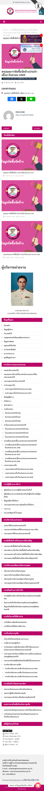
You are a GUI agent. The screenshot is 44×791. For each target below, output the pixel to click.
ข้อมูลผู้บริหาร (8, 329)
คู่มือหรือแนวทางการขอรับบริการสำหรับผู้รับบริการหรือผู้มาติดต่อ (22, 495)
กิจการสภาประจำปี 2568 (13, 421)
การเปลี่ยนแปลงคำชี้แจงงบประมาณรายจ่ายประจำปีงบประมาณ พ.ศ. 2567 (21, 453)
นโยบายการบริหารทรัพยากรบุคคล (14, 571)
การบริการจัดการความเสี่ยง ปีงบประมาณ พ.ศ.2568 (21, 676)
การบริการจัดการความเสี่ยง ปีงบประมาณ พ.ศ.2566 (21, 668)
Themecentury (22, 789)
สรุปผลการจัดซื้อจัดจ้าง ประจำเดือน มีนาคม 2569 (18, 173)
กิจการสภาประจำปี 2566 (13, 413)
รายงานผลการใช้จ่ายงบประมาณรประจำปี (17, 533)
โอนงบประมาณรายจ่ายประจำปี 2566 (17, 429)
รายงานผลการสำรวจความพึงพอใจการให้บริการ (19, 505)
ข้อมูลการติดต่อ (9, 341)
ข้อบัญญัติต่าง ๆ (9, 397)
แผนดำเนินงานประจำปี (11, 370)
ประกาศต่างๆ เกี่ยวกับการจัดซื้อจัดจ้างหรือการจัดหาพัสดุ (22, 550)
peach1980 (20, 82)
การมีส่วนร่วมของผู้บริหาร (12, 643)
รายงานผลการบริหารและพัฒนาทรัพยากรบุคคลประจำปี (21, 583)
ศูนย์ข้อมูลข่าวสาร (9, 357)
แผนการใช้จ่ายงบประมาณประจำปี (15, 525)
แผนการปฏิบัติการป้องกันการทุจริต (15, 693)
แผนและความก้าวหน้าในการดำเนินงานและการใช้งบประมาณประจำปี (20, 375)
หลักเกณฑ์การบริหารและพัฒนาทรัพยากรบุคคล (19, 579)
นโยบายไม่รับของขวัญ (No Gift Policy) (16, 639)
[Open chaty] (38, 785)
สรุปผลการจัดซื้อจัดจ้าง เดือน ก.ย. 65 (17, 93)
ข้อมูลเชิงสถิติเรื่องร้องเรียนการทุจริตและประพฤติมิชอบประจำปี (21, 608)
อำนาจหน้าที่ (8, 333)
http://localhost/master (25, 115)
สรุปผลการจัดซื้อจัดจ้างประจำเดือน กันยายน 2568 (18, 213)
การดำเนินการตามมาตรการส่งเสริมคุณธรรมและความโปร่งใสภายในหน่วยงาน (21, 715)
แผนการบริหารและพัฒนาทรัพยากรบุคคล (17, 575)
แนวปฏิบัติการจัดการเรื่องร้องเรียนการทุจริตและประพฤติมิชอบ (22, 597)
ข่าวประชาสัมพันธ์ (10, 349)
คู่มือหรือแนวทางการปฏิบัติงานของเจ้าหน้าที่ (18, 490)
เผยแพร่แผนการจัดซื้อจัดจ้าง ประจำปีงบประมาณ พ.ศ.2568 (21, 254)
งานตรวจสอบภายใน (10, 465)
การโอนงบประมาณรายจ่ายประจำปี (15, 425)
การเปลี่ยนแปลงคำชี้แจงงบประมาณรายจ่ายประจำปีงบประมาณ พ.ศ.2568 (21, 459)
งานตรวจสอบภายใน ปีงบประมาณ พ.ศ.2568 (19, 477)
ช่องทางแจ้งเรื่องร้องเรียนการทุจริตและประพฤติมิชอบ (21, 603)
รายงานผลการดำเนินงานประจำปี (14, 381)
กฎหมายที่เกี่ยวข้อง (10, 345)
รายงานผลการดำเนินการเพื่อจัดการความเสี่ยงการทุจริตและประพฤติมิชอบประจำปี (23, 655)
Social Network (9, 353)
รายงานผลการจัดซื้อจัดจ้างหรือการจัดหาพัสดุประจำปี (20, 558)
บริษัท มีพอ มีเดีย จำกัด (31, 780)
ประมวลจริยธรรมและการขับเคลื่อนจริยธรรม (18, 689)
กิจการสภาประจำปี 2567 (13, 417)
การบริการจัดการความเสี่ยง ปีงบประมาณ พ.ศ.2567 (21, 672)
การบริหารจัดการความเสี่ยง (12, 665)
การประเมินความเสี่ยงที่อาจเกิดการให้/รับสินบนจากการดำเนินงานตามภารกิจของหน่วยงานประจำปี (21, 648)
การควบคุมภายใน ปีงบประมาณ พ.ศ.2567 (18, 393)
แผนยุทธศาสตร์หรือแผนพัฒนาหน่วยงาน (17, 337)
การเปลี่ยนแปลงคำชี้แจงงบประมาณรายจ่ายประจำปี (20, 441)
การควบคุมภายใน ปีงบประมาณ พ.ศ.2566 (18, 389)
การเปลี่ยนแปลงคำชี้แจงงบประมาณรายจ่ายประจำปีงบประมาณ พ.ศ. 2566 (21, 446)
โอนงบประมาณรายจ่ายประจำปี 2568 (17, 437)
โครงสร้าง (7, 325)
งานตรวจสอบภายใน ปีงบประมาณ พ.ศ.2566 (19, 469)
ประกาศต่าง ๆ (8, 405)
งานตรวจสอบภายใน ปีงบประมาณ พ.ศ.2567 (19, 473)
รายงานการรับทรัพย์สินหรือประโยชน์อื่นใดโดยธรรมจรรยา (22, 661)
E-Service (7, 509)
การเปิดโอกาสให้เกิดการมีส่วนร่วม (14, 626)
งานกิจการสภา (8, 409)
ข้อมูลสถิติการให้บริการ (11, 501)
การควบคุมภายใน (9, 385)
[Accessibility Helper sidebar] (41, 12)
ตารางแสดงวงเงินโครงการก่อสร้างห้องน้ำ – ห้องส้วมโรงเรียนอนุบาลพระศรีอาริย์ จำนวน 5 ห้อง (38, 128)
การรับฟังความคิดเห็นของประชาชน (15, 622)
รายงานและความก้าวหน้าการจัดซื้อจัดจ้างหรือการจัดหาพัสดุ (19, 79)
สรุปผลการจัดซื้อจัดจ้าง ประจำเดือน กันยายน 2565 (8, 128)
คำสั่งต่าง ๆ (7, 401)
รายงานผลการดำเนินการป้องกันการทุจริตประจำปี (19, 697)
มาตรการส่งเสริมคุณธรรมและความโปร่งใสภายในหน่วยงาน (23, 710)
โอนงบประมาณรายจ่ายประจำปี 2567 (17, 433)
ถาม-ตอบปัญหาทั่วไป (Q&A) (13, 513)
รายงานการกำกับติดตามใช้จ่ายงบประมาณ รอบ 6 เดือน (21, 529)
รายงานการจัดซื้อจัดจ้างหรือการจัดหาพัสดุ (17, 546)
